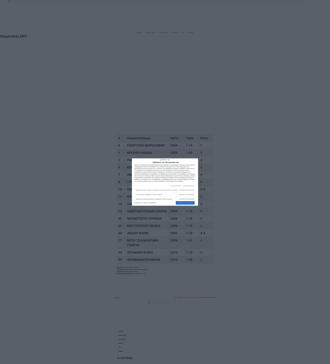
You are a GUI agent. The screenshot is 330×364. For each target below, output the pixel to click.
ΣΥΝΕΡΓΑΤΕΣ (138, 203)
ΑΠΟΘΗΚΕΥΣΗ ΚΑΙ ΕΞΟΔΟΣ (185, 202)
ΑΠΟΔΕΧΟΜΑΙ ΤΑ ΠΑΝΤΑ (188, 185)
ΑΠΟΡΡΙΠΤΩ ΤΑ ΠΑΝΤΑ (176, 185)
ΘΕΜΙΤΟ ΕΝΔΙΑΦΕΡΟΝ (149, 203)
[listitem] (165, 190)
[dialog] (165, 182)
